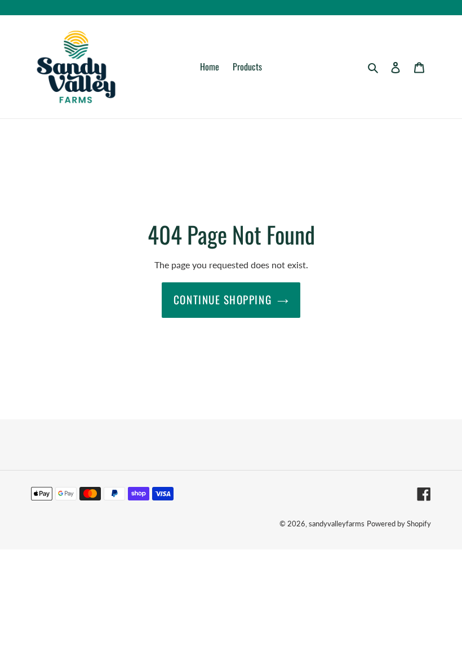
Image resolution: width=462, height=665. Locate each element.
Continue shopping (223, 299)
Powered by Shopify (399, 523)
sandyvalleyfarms (337, 523)
